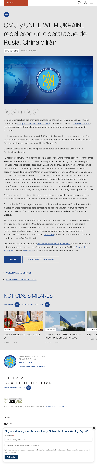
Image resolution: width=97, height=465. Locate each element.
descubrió (49, 234)
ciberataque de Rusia (20, 272)
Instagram (9, 250)
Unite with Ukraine (81, 123)
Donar (12, 259)
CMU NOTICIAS (11, 51)
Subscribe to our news (40, 259)
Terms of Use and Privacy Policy (47, 450)
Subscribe (11, 457)
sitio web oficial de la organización (53, 243)
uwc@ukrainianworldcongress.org (32, 366)
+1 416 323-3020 (25, 362)
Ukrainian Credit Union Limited (56, 406)
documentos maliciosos (22, 279)
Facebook (80, 247)
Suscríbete (28, 250)
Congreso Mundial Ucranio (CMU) (33, 123)
